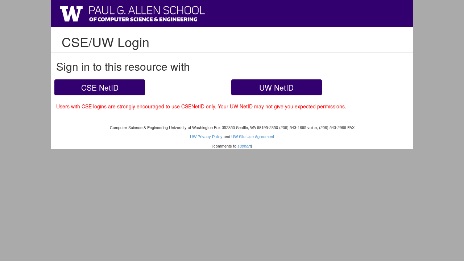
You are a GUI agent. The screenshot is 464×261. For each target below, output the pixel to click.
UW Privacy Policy (206, 136)
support (244, 146)
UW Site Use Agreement (252, 136)
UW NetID (276, 87)
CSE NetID (100, 87)
